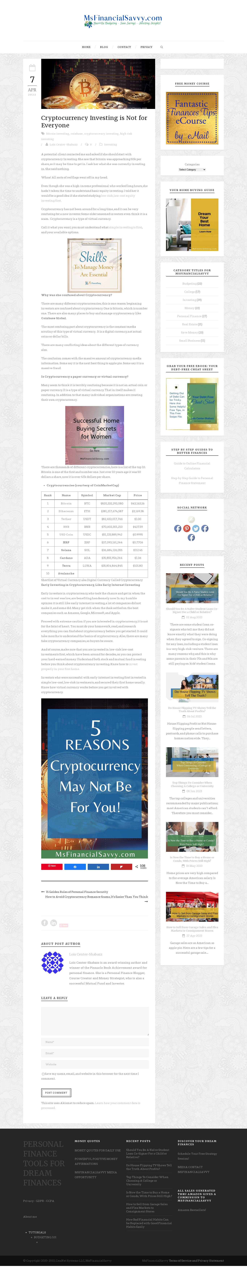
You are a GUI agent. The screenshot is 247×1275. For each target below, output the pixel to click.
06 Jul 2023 (194, 716)
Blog (104, 47)
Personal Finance (189, 316)
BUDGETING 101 (45, 1237)
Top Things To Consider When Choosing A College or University (192, 784)
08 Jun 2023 (194, 791)
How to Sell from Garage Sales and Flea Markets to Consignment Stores (192, 929)
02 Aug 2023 (194, 617)
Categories (192, 164)
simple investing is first (125, 227)
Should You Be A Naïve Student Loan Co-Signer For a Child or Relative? (192, 610)
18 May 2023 (194, 866)
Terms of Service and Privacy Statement (196, 1260)
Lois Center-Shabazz (64, 144)
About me (30, 1216)
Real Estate (189, 324)
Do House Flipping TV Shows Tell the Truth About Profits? (192, 709)
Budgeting (189, 283)
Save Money (189, 332)
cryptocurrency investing (101, 133)
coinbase (77, 133)
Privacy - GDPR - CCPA (38, 1201)
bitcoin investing (57, 133)
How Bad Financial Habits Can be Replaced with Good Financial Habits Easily (149, 1223)
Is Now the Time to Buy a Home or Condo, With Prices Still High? (192, 859)
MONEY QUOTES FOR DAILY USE (98, 1150)
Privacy (146, 47)
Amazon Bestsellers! (192, 1210)
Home (86, 47)
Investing (110, 144)
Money (190, 308)
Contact (124, 47)
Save (53, 865)
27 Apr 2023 (194, 935)
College (189, 291)
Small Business (189, 340)
